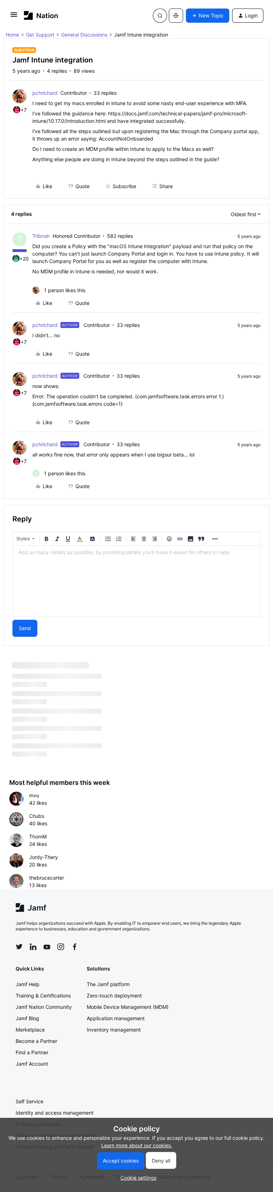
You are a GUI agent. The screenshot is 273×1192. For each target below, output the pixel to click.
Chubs (36, 816)
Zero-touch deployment (114, 996)
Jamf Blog (27, 1018)
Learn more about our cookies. (136, 1145)
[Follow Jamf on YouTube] (46, 946)
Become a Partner (36, 1041)
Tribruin (41, 236)
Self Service (29, 1101)
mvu (34, 795)
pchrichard (45, 93)
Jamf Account (32, 1064)
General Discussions (84, 35)
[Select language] (176, 16)
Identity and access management (54, 1113)
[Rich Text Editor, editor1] (136, 581)
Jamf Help (27, 984)
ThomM (38, 836)
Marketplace (30, 1030)
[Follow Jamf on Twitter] (19, 947)
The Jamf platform (108, 984)
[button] (14, 17)
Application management (116, 1018)
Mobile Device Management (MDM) (127, 1007)
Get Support (40, 35)
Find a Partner (32, 1052)
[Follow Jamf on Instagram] (60, 946)
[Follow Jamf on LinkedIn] (33, 946)
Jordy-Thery (43, 857)
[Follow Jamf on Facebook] (74, 946)
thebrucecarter (46, 878)
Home (12, 35)
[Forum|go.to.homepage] (41, 15)
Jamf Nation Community (44, 1007)
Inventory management (114, 1030)
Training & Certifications (43, 996)
